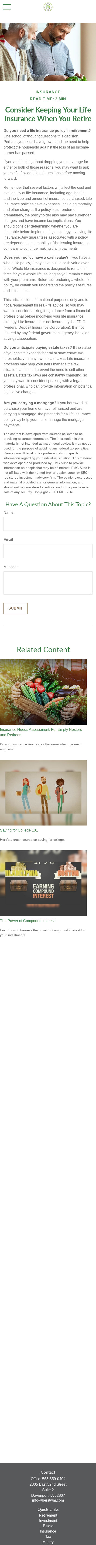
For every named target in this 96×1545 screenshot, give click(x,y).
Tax (48, 1537)
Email (8, 540)
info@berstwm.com (48, 1500)
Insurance (48, 1531)
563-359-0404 (53, 1479)
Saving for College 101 (19, 830)
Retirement (48, 1515)
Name (8, 512)
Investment (48, 1521)
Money (48, 1542)
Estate (48, 1526)
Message (11, 567)
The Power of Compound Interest (27, 921)
